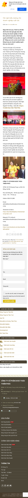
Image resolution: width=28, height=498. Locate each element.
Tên (4, 272)
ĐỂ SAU (12, 9)
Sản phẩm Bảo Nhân (5, 327)
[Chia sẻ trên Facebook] (10, 234)
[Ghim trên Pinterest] (18, 234)
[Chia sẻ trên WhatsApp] (7, 234)
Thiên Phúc (13, 243)
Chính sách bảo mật (9, 356)
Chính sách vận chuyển (10, 341)
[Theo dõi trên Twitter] (8, 485)
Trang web (5, 286)
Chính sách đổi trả (8, 349)
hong (15, 24)
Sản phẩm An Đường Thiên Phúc (8, 321)
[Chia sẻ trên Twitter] (12, 234)
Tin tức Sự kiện (19, 239)
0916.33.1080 (14, 398)
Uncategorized (4, 330)
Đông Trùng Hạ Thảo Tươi (6, 315)
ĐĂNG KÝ (22, 9)
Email (4, 279)
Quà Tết (2, 318)
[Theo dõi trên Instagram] (5, 485)
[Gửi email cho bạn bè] (15, 234)
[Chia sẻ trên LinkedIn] (20, 234)
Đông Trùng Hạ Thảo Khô (6, 312)
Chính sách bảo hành (9, 353)
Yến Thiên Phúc (4, 333)
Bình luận (6, 259)
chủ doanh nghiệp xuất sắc (14, 241)
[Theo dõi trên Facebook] (2, 485)
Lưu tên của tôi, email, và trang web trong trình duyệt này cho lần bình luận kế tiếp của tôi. (14, 296)
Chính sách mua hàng (9, 345)
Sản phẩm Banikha (4, 324)
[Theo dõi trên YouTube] (10, 485)
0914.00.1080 (17, 402)
